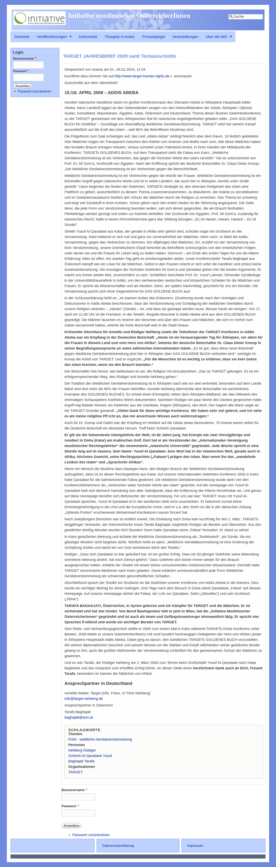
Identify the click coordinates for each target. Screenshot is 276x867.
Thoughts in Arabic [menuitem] (120, 37)
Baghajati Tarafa (81, 761)
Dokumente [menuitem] (88, 37)
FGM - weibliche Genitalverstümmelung (100, 739)
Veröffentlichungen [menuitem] (50, 38)
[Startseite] (39, 24)
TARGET (75, 772)
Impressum (195, 845)
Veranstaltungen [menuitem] (185, 37)
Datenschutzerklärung (118, 845)
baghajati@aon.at (78, 717)
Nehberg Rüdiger (82, 750)
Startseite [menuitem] (21, 37)
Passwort (68, 806)
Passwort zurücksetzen (91, 835)
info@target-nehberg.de (83, 699)
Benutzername (73, 790)
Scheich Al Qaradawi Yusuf (90, 756)
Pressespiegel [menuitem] (153, 37)
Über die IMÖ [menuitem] (214, 38)
